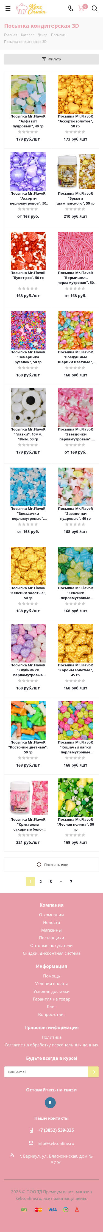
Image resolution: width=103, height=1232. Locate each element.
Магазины (51, 930)
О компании (51, 914)
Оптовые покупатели (51, 945)
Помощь (51, 976)
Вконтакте (50, 1102)
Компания (51, 905)
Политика (52, 1037)
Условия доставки (52, 991)
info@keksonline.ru (56, 1143)
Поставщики (51, 937)
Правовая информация (51, 1027)
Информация (51, 966)
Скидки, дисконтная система (51, 953)
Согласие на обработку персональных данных (51, 1044)
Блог (51, 1006)
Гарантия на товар (51, 999)
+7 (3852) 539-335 (56, 1130)
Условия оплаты (51, 983)
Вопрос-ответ (51, 1014)
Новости (51, 922)
